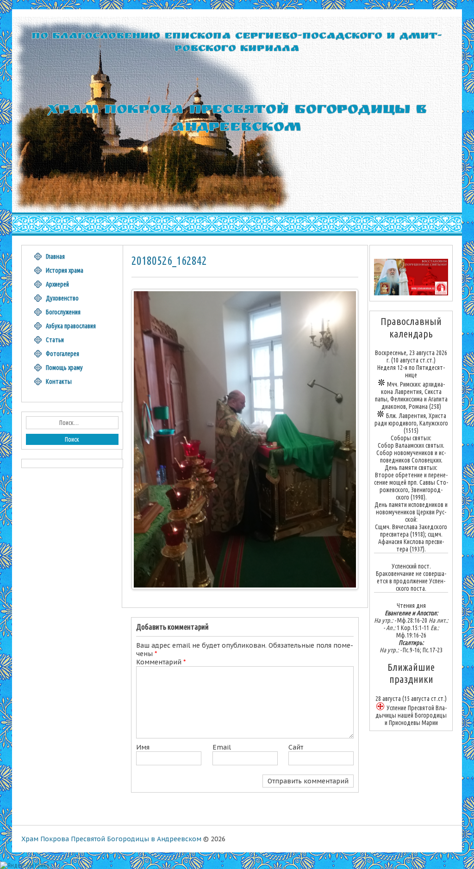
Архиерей (57, 284)
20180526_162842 (169, 260)
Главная (55, 256)
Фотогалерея (62, 353)
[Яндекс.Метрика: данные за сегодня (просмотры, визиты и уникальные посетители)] (24, 865)
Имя (143, 747)
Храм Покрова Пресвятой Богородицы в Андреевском (111, 839)
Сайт (295, 747)
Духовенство (62, 298)
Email (221, 747)
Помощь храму (64, 367)
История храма (64, 270)
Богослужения (63, 312)
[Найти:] (72, 422)
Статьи (55, 340)
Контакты (59, 381)
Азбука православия (71, 326)
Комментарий (161, 662)
